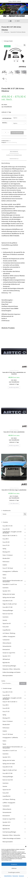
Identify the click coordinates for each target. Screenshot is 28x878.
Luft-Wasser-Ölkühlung (11, 142)
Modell (4, 123)
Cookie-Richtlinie (8, 876)
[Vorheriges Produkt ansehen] (2, 41)
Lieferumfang (6, 118)
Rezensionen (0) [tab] (14, 158)
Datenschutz (15, 876)
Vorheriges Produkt (8, 41)
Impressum (21, 876)
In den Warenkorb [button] (14, 503)
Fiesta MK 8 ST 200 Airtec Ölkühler (18, 32)
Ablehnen (14, 868)
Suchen (3, 681)
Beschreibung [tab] (14, 151)
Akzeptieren (14, 864)
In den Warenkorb (17, 132)
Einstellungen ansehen (14, 872)
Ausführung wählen (14, 387)
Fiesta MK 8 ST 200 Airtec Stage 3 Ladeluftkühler (14, 490)
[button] (26, 846)
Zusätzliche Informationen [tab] (14, 155)
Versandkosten (8, 106)
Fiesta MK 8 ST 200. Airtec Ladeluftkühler (14, 432)
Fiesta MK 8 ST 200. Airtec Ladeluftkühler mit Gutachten (14, 373)
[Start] (2, 32)
